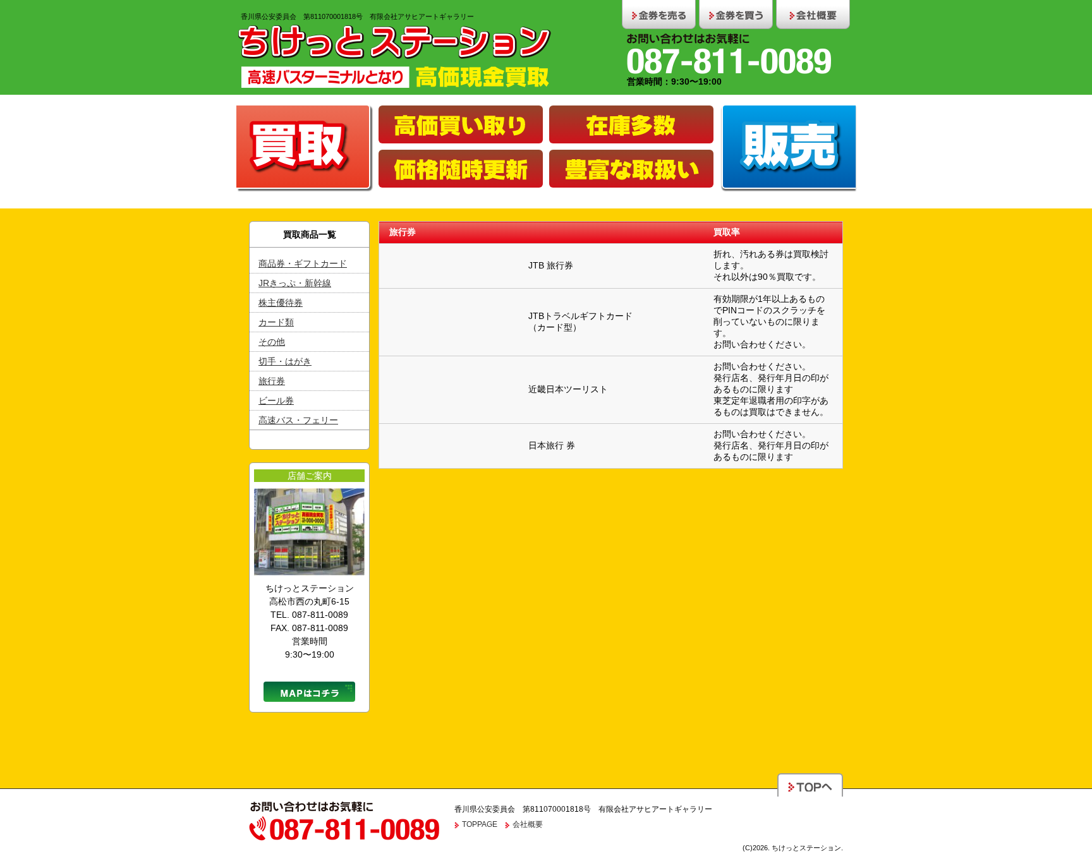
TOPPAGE (479, 824)
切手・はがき (285, 361)
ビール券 (276, 400)
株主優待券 (280, 303)
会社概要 (528, 824)
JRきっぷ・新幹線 (294, 283)
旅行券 (271, 381)
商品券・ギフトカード (302, 263)
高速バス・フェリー (298, 420)
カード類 (276, 322)
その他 (271, 342)
